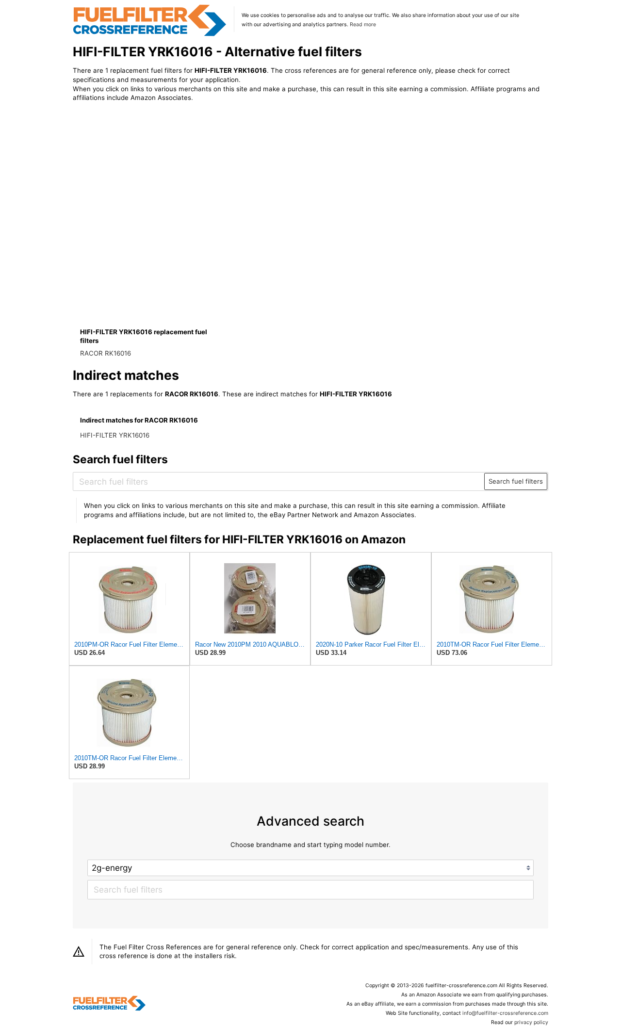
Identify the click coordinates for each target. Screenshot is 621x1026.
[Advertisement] (153, 190)
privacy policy (531, 1022)
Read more (363, 24)
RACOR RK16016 (105, 353)
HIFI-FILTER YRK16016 (114, 435)
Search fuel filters (516, 481)
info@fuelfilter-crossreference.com (505, 1013)
